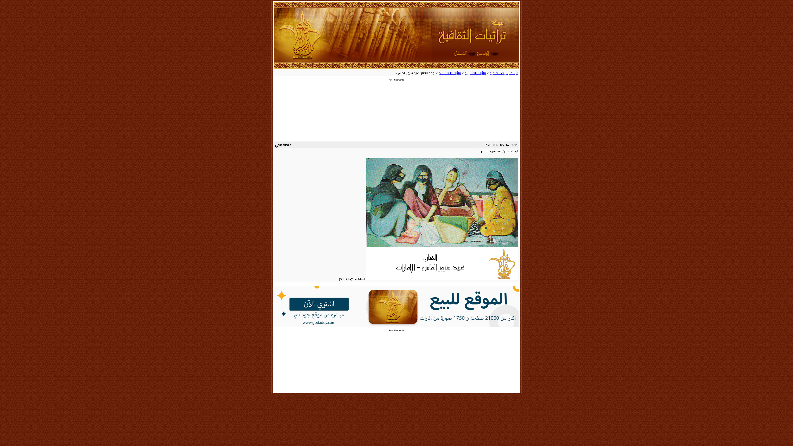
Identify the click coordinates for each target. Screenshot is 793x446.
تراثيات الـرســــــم (450, 73)
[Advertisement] (396, 112)
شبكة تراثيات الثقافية (504, 73)
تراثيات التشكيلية (475, 73)
